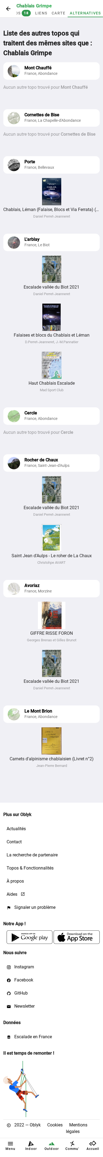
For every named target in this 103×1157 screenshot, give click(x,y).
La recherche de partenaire (32, 855)
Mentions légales (76, 1128)
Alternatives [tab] (85, 13)
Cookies (55, 1125)
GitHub (20, 993)
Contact (14, 841)
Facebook (23, 980)
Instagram (23, 966)
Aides (12, 894)
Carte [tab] (58, 13)
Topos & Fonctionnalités (30, 868)
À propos (15, 881)
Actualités (16, 828)
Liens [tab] (41, 13)
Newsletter (24, 1006)
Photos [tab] (16, 13)
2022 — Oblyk (27, 1125)
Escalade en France (32, 1036)
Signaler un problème (34, 907)
